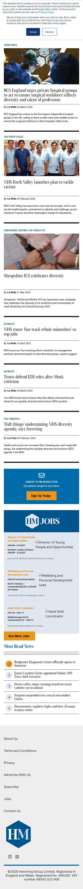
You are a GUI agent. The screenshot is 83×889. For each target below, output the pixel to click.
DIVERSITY (9, 324)
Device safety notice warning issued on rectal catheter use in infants (42, 686)
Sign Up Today (41, 496)
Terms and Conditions (20, 751)
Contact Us (12, 811)
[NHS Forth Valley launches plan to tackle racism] (41, 157)
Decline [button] (50, 31)
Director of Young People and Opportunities (21, 538)
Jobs (7, 799)
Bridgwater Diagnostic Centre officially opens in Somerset (44, 663)
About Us (11, 739)
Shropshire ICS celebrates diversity (34, 276)
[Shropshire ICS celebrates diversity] (41, 251)
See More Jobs (18, 636)
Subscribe (11, 787)
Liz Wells (11, 106)
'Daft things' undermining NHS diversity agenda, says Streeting (38, 426)
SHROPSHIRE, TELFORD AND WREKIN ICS (24, 230)
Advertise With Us (17, 775)
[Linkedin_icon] (10, 856)
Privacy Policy (46, 12)
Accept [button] (33, 31)
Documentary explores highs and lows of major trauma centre (44, 708)
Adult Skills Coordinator (21, 608)
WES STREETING (12, 419)
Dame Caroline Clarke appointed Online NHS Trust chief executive (43, 675)
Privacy (9, 763)
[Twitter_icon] (17, 856)
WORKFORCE (10, 45)
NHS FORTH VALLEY (13, 137)
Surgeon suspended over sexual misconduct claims (42, 697)
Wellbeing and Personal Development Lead (20, 572)
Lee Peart (12, 438)
